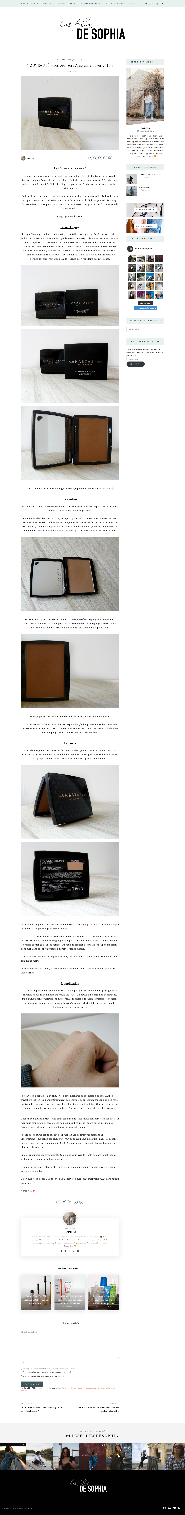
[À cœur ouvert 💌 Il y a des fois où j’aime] (150, 259)
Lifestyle (61, 3)
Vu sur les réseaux (115, 3)
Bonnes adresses (90, 3)
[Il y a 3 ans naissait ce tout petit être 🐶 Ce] (141, 286)
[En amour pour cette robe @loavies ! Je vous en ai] (132, 295)
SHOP (132, 3)
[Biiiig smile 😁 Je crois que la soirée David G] (159, 295)
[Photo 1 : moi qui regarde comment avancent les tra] (141, 295)
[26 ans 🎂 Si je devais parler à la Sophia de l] (132, 277)
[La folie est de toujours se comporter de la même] (159, 259)
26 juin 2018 (70, 71)
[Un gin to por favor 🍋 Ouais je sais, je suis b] (150, 295)
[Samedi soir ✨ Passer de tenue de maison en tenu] (132, 268)
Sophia (31, 158)
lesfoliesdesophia (95, 1436)
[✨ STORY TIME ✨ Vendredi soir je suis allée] (132, 259)
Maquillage (75, 60)
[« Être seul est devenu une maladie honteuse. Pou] (141, 259)
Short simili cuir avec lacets (150, 174)
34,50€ (63, 1143)
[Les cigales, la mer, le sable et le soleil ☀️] (132, 286)
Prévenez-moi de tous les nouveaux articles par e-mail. (44, 1376)
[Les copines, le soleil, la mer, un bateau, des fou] (150, 277)
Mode (73, 3)
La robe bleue (144, 187)
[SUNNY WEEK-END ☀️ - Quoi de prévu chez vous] (150, 286)
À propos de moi (29, 3)
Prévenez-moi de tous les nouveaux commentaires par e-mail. (47, 1372)
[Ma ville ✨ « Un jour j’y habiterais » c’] (141, 268)
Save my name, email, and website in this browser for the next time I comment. (49, 1369)
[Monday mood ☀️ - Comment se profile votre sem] (141, 277)
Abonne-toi (135, 364)
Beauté (46, 3)
